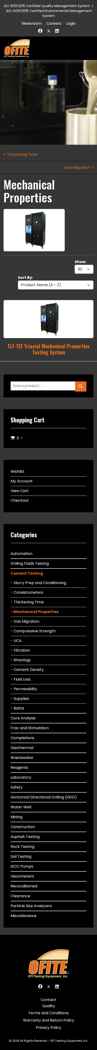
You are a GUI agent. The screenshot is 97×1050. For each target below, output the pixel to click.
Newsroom (32, 23)
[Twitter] (48, 31)
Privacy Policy (48, 1027)
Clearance (20, 896)
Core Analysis (23, 718)
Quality (48, 1006)
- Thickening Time (27, 602)
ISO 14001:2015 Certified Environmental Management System (49, 13)
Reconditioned (24, 886)
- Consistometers (27, 592)
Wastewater (22, 757)
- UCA (16, 640)
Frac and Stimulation (30, 728)
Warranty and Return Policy (48, 1020)
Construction (23, 827)
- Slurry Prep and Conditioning (38, 582)
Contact (48, 999)
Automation (21, 553)
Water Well (21, 807)
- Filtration (20, 650)
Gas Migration (77, 167)
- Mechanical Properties (35, 611)
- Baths (17, 708)
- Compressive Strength (33, 631)
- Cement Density (27, 669)
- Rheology (21, 660)
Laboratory (21, 777)
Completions (22, 738)
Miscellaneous (23, 915)
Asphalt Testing (25, 836)
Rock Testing (22, 846)
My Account (22, 481)
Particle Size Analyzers (31, 906)
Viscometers (22, 876)
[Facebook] (40, 31)
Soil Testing (21, 856)
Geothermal (22, 747)
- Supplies (20, 698)
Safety (17, 787)
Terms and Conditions (48, 1013)
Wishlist (17, 471)
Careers (53, 23)
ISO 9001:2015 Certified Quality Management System (47, 6)
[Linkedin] (57, 31)
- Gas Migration (25, 621)
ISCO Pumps (22, 866)
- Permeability (24, 689)
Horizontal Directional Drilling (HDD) (44, 797)
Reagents (19, 767)
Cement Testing (27, 573)
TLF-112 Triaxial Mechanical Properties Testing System (48, 349)
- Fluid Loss (21, 679)
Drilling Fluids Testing (30, 563)
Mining (16, 817)
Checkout (20, 500)
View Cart (20, 490)
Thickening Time (22, 154)
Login (71, 23)
